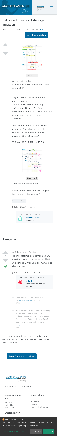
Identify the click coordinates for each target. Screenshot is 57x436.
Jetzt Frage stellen (29, 50)
